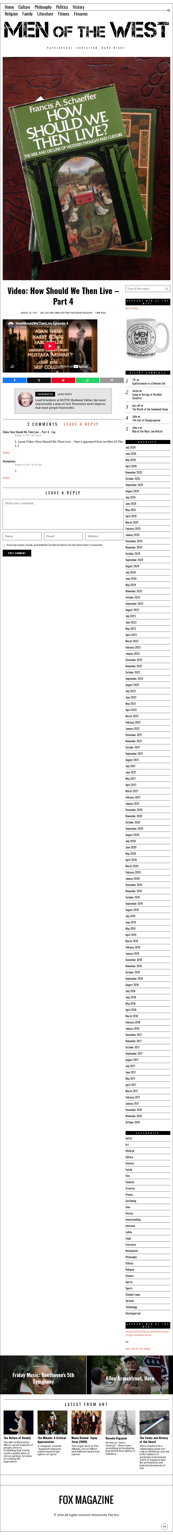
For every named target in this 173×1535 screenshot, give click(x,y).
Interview (130, 1226)
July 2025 (131, 497)
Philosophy (76, 312)
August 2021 (132, 760)
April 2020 (131, 860)
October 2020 (133, 822)
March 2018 (132, 1016)
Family (57, 312)
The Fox (113, 1515)
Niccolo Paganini (116, 1438)
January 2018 (132, 1028)
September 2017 (134, 1053)
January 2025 (133, 535)
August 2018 (132, 985)
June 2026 (131, 454)
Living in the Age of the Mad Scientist (147, 396)
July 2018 (130, 991)
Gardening (131, 1201)
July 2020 (131, 841)
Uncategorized (133, 1313)
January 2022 (133, 729)
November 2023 (134, 591)
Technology (131, 1307)
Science (129, 1276)
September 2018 (134, 978)
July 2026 (131, 447)
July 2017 (130, 1066)
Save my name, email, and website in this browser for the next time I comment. (55, 545)
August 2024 (132, 566)
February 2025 (133, 529)
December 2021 (134, 735)
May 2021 (130, 779)
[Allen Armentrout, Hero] (130, 1374)
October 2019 (133, 897)
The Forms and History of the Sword (154, 1440)
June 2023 (131, 622)
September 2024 (134, 560)
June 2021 (131, 772)
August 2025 (132, 491)
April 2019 (131, 935)
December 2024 (134, 541)
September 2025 (134, 485)
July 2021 (130, 766)
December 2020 (134, 810)
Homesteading (133, 1219)
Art (42, 312)
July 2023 (131, 616)
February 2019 (133, 947)
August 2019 (132, 910)
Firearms (130, 1188)
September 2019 (134, 904)
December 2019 (134, 885)
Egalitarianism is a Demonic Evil (148, 383)
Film (128, 1176)
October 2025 (133, 479)
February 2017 (133, 1097)
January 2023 (133, 654)
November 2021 (134, 741)
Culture (49, 312)
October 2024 (133, 554)
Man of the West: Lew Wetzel (147, 431)
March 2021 (132, 791)
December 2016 (134, 1110)
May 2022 (131, 704)
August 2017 (132, 1060)
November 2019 (134, 891)
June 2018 (131, 997)
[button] (167, 288)
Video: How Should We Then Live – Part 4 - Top (29, 432)
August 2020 (132, 835)
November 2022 (134, 666)
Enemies (130, 1163)
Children (130, 1151)
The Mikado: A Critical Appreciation (52, 1440)
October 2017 (133, 1047)
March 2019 (132, 941)
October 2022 (133, 672)
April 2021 (131, 785)
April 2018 (131, 1010)
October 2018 (133, 972)
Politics (129, 1263)
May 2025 (131, 510)
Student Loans (133, 1294)
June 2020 (131, 847)
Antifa (129, 1138)
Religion (87, 312)
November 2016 (134, 1116)
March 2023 (132, 641)
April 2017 (131, 1085)
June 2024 (131, 579)
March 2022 (132, 716)
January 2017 (132, 1103)
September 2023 (134, 604)
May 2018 (130, 1003)
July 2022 (131, 691)
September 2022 (134, 679)
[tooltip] (15, 380)
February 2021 (133, 797)
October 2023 (133, 597)
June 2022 (131, 697)
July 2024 (131, 572)
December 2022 (134, 660)
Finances (130, 1182)
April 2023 (131, 635)
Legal (128, 1238)
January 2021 (132, 804)
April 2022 (131, 710)
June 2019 (131, 922)
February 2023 (133, 647)
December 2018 (134, 960)
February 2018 (133, 1022)
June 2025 (131, 504)
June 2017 (131, 1072)
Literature (131, 1244)
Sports (129, 1288)
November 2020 (134, 816)
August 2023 (132, 610)
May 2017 (130, 1078)
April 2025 (131, 516)
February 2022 (133, 722)
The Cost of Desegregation (146, 420)
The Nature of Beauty (17, 1438)
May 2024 (131, 585)
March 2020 (132, 866)
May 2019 (130, 929)
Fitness (129, 1195)
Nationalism (132, 1251)
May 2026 (131, 460)
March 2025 (132, 522)
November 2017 (134, 1041)
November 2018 (134, 966)
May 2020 (131, 854)
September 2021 (134, 754)
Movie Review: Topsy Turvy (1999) (84, 1440)
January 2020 (133, 879)
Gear (128, 1207)
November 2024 (134, 547)
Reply (6, 452)
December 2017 (134, 1035)
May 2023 (131, 629)
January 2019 (132, 954)
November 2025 (134, 472)
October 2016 (133, 1122)
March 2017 (132, 1091)
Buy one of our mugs (138, 1348)
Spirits (129, 1282)
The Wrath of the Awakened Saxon (150, 409)
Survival (130, 1301)
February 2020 (133, 872)
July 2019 (130, 916)
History (65, 312)
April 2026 (131, 466)
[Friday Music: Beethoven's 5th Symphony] (43, 1374)
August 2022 (132, 685)
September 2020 (134, 829)
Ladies (129, 1232)
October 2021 (133, 747)
